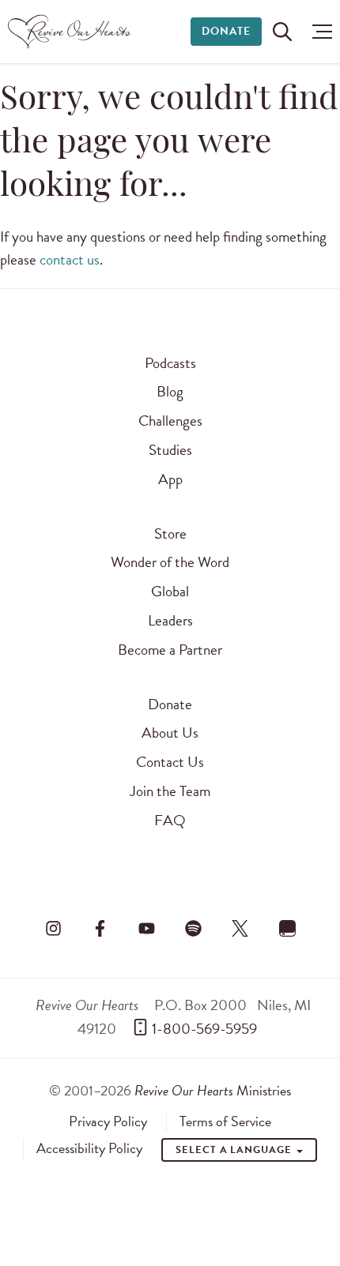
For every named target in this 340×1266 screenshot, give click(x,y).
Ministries (212, 1090)
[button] (318, 31)
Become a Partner (170, 649)
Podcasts (170, 362)
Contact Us (170, 761)
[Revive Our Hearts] (71, 31)
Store (170, 533)
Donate (226, 31)
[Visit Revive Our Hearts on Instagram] (53, 928)
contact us (70, 259)
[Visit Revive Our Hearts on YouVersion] (287, 928)
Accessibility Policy (89, 1148)
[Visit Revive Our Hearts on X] (240, 928)
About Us (170, 732)
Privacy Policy (108, 1121)
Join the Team (170, 791)
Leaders (170, 620)
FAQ (170, 820)
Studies (170, 449)
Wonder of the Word (170, 561)
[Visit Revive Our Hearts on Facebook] (99, 928)
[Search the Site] (282, 31)
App (170, 479)
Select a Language (235, 1150)
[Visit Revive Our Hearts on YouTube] (146, 928)
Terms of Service (225, 1121)
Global (170, 591)
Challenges (170, 420)
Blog (170, 391)
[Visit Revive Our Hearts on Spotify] (193, 928)
